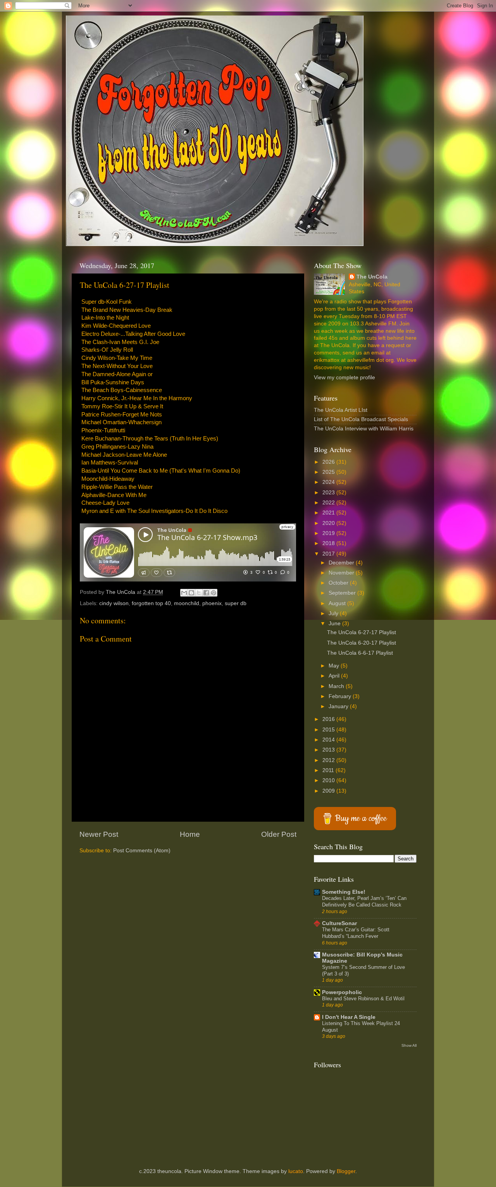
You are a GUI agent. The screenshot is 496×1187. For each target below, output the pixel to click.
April (335, 676)
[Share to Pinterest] (213, 593)
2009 (329, 791)
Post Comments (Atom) (141, 850)
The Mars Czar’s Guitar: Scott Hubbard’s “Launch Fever (355, 933)
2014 (329, 740)
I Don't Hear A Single (348, 1017)
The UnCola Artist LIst (340, 410)
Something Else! (343, 892)
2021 (329, 513)
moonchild (186, 603)
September (343, 593)
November (342, 573)
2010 (329, 780)
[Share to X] (199, 593)
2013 (329, 750)
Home (190, 834)
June (335, 623)
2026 (329, 462)
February (341, 696)
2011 (329, 770)
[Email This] (184, 593)
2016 (329, 719)
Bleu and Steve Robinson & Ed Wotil (363, 998)
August (338, 603)
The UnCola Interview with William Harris (363, 429)
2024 (329, 482)
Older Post (278, 834)
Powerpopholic (342, 992)
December (342, 563)
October (339, 583)
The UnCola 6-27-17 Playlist (361, 632)
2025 (329, 472)
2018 (329, 543)
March (337, 686)
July (334, 613)
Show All (409, 1045)
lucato (295, 1171)
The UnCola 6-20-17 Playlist (361, 643)
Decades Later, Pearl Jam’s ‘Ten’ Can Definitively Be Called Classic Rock (364, 901)
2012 (329, 760)
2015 (329, 730)
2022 (329, 503)
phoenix (212, 603)
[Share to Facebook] (206, 593)
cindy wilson (114, 603)
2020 (329, 523)
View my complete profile (344, 377)
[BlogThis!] (191, 593)
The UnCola (372, 277)
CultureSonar (339, 923)
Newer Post (98, 834)
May (335, 666)
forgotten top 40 (151, 603)
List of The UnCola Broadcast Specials (361, 419)
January (339, 706)
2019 (329, 533)
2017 (329, 554)
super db (235, 603)
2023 (329, 492)
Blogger (346, 1171)
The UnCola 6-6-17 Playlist (360, 653)
